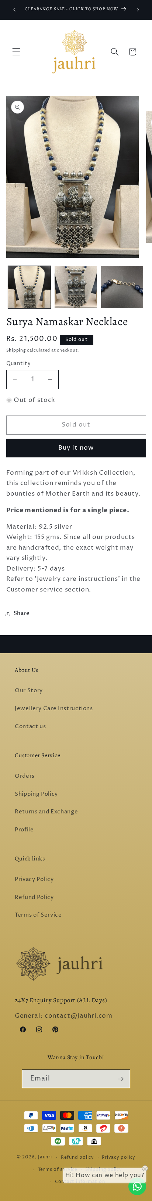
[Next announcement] (138, 10)
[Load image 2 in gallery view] (76, 287)
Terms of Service (38, 915)
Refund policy (77, 1157)
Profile (24, 830)
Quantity (18, 363)
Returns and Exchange (46, 812)
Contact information (80, 1182)
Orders (25, 776)
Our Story (29, 690)
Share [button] (22, 613)
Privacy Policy (34, 879)
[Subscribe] (120, 1079)
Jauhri (45, 1157)
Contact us (30, 726)
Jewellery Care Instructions (54, 708)
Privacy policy (118, 1157)
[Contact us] (137, 1186)
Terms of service (57, 1169)
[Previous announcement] (14, 10)
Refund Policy (34, 897)
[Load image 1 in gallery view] (29, 287)
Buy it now (76, 448)
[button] (16, 52)
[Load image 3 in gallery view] (122, 287)
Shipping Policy (36, 794)
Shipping (16, 350)
